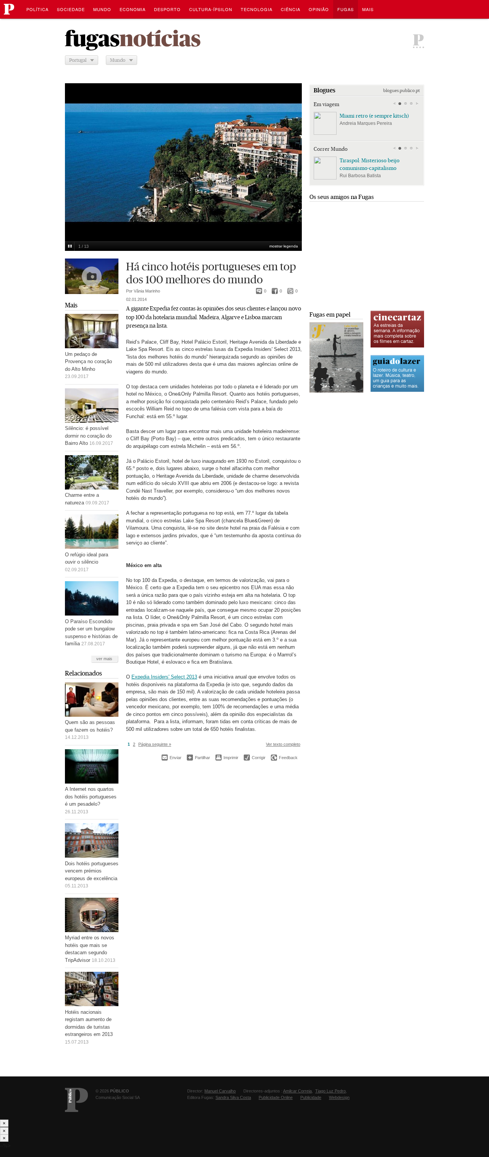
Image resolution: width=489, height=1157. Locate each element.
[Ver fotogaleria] (91, 276)
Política (37, 9)
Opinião (319, 9)
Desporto (167, 9)
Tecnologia (256, 9)
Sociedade (71, 9)
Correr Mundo (331, 149)
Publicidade (310, 1097)
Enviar (171, 757)
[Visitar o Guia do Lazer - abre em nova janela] (397, 391)
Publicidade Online (276, 1097)
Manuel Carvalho (220, 1091)
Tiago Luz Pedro (330, 1091)
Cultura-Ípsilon (210, 9)
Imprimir (226, 757)
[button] (400, 104)
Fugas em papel (329, 314)
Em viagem (326, 104)
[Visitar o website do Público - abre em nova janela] (76, 1100)
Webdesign (339, 1097)
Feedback (284, 757)
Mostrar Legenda (283, 246)
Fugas (345, 9)
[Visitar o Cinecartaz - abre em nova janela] (397, 346)
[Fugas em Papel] (336, 391)
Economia (133, 9)
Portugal (77, 60)
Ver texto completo (283, 744)
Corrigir (255, 757)
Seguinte (292, 157)
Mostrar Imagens (69, 246)
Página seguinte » (154, 744)
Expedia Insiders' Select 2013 (164, 677)
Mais (71, 305)
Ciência (290, 9)
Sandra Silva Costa (233, 1097)
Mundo (102, 9)
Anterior (75, 157)
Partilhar (198, 757)
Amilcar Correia (297, 1091)
